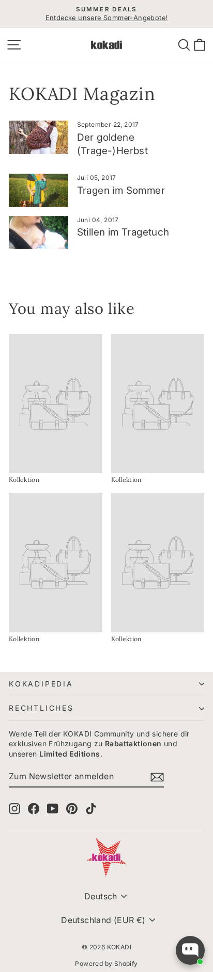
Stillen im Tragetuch (123, 232)
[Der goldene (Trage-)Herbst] (38, 137)
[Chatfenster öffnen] (190, 950)
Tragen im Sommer (121, 190)
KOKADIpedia (41, 683)
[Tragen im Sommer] (38, 190)
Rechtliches (41, 707)
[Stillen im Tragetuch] (38, 232)
